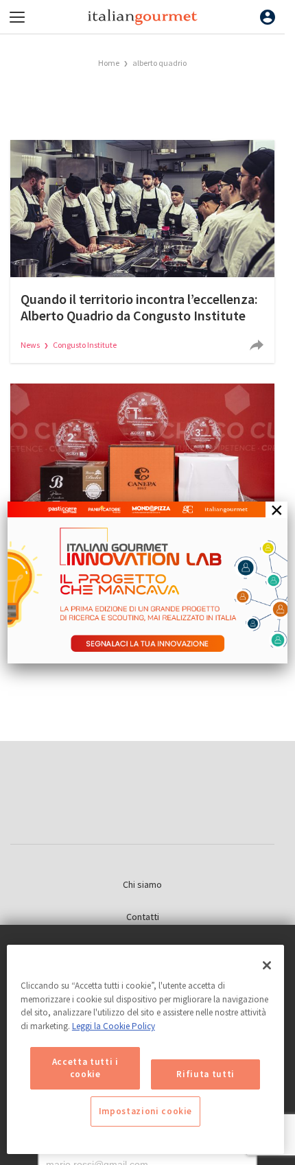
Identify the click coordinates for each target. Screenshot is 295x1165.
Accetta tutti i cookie (85, 1068)
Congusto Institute (85, 345)
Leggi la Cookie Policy (113, 1026)
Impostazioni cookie (145, 1111)
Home (108, 63)
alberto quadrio (159, 63)
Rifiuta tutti (205, 1074)
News (31, 345)
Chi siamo (142, 884)
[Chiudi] (267, 965)
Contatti (142, 916)
